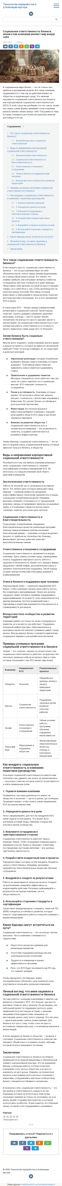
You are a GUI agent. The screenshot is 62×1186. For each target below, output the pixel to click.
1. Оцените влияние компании (30, 203)
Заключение (16, 249)
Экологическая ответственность (31, 155)
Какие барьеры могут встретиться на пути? (31, 236)
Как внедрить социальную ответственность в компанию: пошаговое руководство (30, 197)
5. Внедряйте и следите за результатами (35, 225)
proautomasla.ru (47, 1184)
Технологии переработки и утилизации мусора (19, 6)
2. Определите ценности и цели (31, 207)
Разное (20, 42)
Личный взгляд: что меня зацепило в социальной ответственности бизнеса (27, 243)
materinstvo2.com (30, 1184)
